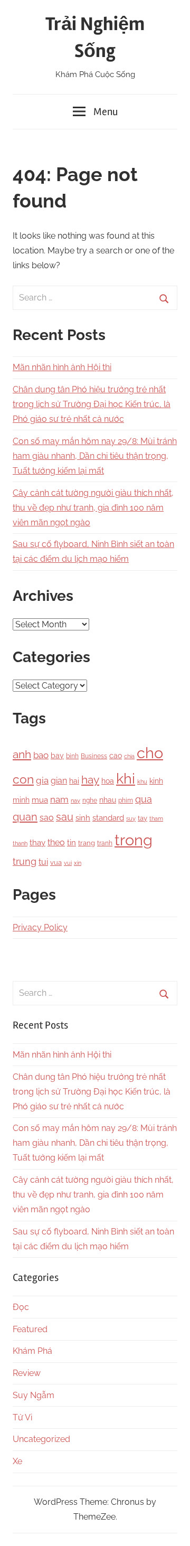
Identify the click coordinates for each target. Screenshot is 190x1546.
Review (27, 1373)
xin (77, 863)
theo (56, 842)
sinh (82, 818)
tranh (104, 843)
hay (90, 780)
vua (56, 862)
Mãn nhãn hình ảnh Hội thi (62, 367)
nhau (107, 800)
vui (68, 863)
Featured (30, 1329)
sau (64, 817)
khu (142, 781)
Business (94, 756)
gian (59, 781)
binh (72, 756)
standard (108, 818)
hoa (107, 781)
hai (74, 781)
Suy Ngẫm (33, 1395)
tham (156, 818)
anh (22, 754)
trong (134, 840)
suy (131, 818)
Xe (17, 1461)
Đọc (21, 1307)
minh (21, 800)
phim (125, 800)
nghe (89, 800)
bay (57, 755)
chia (129, 756)
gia (42, 780)
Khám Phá (32, 1351)
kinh (156, 781)
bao (41, 755)
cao (115, 755)
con (23, 779)
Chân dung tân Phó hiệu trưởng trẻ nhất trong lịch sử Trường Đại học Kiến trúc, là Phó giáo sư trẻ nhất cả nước (91, 404)
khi (125, 778)
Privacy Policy (40, 927)
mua (40, 799)
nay (75, 800)
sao (47, 818)
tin (71, 842)
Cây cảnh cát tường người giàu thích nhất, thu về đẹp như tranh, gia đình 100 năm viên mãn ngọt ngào (93, 507)
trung (24, 861)
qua (143, 799)
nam (59, 799)
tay (142, 818)
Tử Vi (22, 1417)
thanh (20, 843)
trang (86, 843)
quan (25, 816)
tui (43, 862)
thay (37, 842)
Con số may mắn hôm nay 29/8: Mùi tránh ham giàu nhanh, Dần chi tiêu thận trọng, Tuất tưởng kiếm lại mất (95, 456)
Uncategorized (41, 1439)
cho (150, 753)
